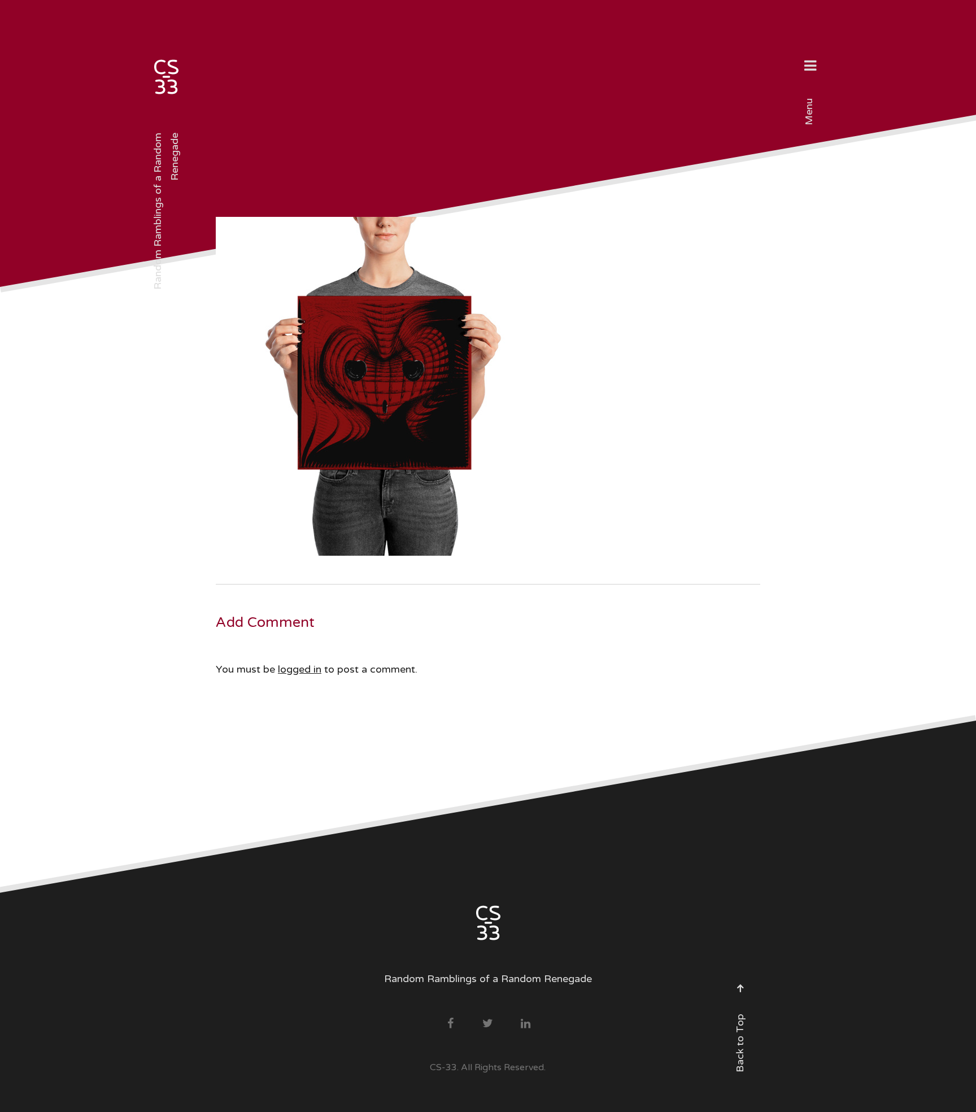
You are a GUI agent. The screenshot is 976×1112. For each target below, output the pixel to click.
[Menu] (810, 67)
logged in (299, 669)
